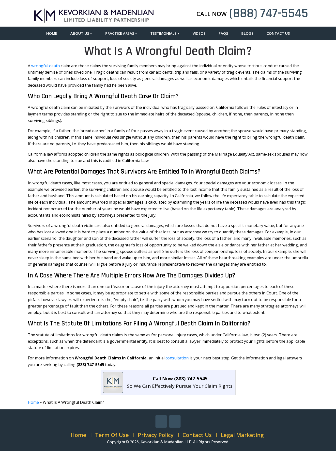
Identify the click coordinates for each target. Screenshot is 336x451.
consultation (177, 358)
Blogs (247, 33)
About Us (79, 33)
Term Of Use (112, 434)
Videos (199, 33)
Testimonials (163, 33)
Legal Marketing (242, 434)
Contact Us (278, 33)
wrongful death (45, 65)
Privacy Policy (156, 434)
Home (51, 33)
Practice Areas (119, 33)
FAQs (223, 33)
